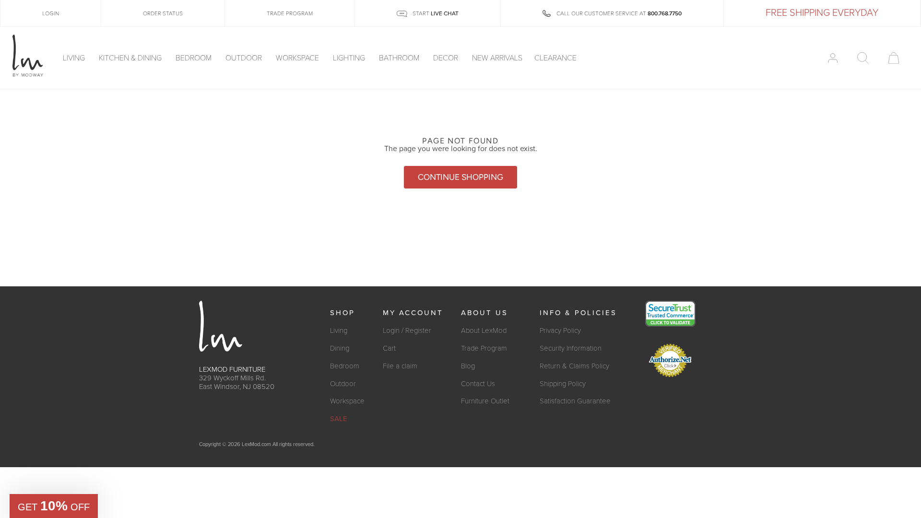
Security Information (571, 348)
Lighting (350, 58)
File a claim (400, 366)
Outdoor (244, 58)
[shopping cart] (893, 58)
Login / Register (407, 330)
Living (75, 58)
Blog (468, 366)
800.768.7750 (665, 13)
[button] (54, 506)
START (435, 13)
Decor (446, 58)
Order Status (163, 13)
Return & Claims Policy (574, 366)
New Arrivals (497, 58)
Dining (339, 348)
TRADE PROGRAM (290, 13)
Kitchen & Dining (131, 58)
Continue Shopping (460, 177)
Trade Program (484, 348)
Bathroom (400, 58)
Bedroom (194, 58)
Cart (389, 348)
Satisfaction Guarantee (575, 401)
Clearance (555, 58)
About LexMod (484, 330)
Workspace (298, 58)
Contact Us (478, 383)
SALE (338, 418)
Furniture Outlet (485, 401)
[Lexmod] (27, 56)
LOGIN (50, 13)
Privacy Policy (560, 330)
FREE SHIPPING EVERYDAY (822, 13)
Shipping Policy (563, 383)
